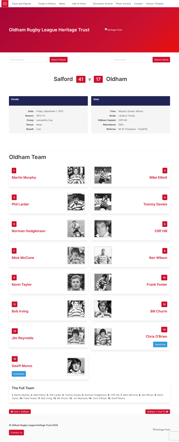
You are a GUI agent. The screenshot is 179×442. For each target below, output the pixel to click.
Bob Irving (20, 311)
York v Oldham (21, 411)
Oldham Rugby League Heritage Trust (49, 29)
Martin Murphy (24, 177)
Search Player (58, 59)
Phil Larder (20, 204)
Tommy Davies (155, 204)
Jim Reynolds (22, 338)
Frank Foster (157, 284)
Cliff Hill (161, 231)
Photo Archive (123, 3)
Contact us (16, 432)
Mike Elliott (158, 177)
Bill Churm (158, 311)
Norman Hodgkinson (28, 231)
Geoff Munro (22, 366)
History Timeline (154, 3)
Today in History (47, 3)
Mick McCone (23, 258)
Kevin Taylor (22, 284)
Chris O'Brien (156, 336)
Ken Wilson (158, 258)
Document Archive (103, 3)
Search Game (161, 59)
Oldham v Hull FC (156, 411)
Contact (138, 3)
